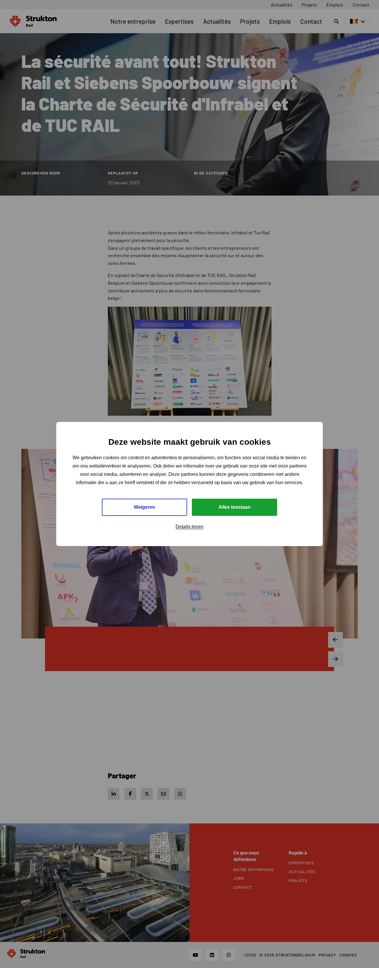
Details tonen (189, 526)
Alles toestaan (234, 507)
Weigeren (144, 507)
